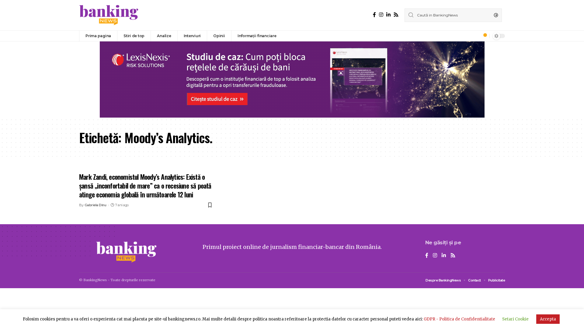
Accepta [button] (548, 319)
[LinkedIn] (388, 15)
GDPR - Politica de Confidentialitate (459, 319)
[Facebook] (374, 15)
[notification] (483, 36)
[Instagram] (381, 15)
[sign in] (474, 36)
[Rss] (396, 15)
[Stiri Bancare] (109, 15)
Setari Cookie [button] (515, 319)
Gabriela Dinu (95, 205)
